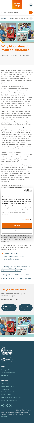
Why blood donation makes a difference (21, 18)
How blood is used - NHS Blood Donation (17, 278)
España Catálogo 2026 (9, 400)
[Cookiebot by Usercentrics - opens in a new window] (24, 190)
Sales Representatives (8, 392)
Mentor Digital (5, 416)
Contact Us (5, 389)
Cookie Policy (5, 375)
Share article (26, 308)
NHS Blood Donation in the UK (14, 256)
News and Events (6, 18)
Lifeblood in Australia (11, 259)
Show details (25, 219)
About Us (4, 383)
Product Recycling (7, 386)
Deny (17, 231)
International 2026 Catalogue (11, 397)
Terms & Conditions (8, 372)
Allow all (17, 225)
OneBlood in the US (11, 253)
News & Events (6, 394)
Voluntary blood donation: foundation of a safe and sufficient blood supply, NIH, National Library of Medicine (16, 269)
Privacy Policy (6, 370)
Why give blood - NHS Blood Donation (16, 275)
